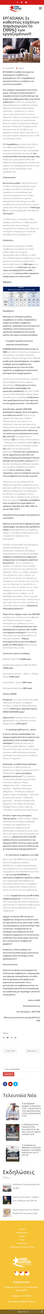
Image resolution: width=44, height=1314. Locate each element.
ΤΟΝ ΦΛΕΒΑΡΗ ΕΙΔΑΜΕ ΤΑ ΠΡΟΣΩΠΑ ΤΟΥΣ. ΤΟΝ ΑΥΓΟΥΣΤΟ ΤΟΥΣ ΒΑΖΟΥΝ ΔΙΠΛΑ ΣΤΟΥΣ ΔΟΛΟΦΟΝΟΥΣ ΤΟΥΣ (31, 1109)
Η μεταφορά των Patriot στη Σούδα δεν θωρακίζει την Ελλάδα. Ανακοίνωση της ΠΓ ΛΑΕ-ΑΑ (31, 1150)
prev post (10, 1051)
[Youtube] (26, 2)
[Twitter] (21, 2)
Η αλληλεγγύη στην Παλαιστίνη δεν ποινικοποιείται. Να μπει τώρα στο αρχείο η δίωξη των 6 (31, 1129)
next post (32, 1051)
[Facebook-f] (16, 1273)
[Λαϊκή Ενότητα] (16, 8)
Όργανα (21, 68)
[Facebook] (17, 2)
